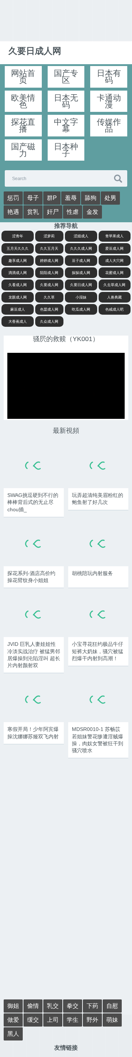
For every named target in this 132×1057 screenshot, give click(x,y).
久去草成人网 (114, 285)
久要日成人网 (81, 285)
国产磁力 (23, 150)
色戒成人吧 (114, 309)
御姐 (13, 1006)
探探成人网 (81, 273)
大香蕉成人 (17, 321)
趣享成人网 (17, 261)
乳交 (53, 1006)
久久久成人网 (81, 248)
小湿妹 (81, 297)
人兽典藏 (114, 297)
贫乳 (33, 212)
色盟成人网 (49, 309)
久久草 (49, 297)
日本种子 (66, 150)
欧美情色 (23, 101)
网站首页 (23, 77)
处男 (110, 198)
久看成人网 (17, 285)
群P (52, 198)
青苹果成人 (114, 236)
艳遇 (13, 212)
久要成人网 (49, 285)
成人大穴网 (114, 261)
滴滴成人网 (17, 273)
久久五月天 (49, 248)
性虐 (72, 212)
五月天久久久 (18, 248)
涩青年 (17, 236)
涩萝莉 (49, 236)
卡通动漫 (109, 101)
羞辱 (71, 198)
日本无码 (66, 101)
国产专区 (66, 77)
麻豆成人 (17, 309)
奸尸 (53, 212)
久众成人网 (49, 321)
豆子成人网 (81, 261)
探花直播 (23, 125)
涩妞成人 (81, 236)
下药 (92, 1006)
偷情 (33, 1006)
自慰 (112, 1006)
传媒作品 (109, 125)
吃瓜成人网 (81, 309)
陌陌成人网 (49, 273)
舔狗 (90, 198)
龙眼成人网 (17, 297)
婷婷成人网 (49, 261)
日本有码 (109, 77)
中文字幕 (66, 125)
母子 (33, 198)
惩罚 (13, 198)
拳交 (72, 1006)
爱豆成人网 (114, 248)
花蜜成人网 (114, 273)
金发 (92, 212)
